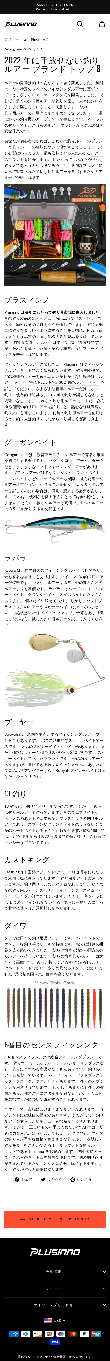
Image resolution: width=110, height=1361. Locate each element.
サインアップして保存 (53, 1305)
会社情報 (54, 1272)
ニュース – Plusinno (28, 40)
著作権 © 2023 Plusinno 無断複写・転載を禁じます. (55, 1357)
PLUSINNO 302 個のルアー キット (69, 382)
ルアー (97, 153)
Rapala (10, 570)
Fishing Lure (13, 49)
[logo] (21, 24)
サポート (54, 1288)
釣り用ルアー (16, 112)
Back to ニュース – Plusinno (58, 1219)
